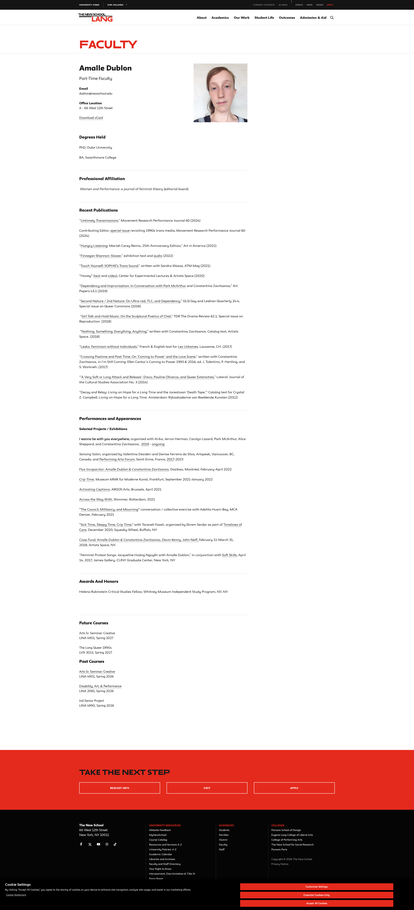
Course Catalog (158, 839)
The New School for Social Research (292, 844)
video (112, 276)
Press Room (156, 878)
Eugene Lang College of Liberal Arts (292, 834)
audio (158, 256)
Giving (319, 5)
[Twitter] (90, 844)
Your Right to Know (160, 868)
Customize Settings (317, 886)
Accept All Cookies (316, 903)
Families (224, 834)
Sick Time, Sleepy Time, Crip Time (106, 524)
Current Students (264, 5)
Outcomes (287, 17)
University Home (89, 5)
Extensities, (205, 377)
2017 (170, 459)
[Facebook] (81, 844)
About (202, 17)
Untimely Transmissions (99, 220)
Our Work (242, 17)
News (309, 5)
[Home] (98, 17)
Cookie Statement (16, 895)
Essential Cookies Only (317, 895)
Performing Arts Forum (117, 459)
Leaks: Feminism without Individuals (109, 346)
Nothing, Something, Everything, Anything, (114, 331)
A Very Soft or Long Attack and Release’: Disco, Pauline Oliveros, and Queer (139, 377)
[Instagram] (107, 844)
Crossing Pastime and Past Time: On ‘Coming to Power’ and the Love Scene (138, 356)
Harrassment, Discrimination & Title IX (172, 873)
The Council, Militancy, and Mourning (109, 509)
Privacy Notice (280, 863)
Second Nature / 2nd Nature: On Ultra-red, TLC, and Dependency (130, 301)
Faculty (223, 844)
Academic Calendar (160, 854)
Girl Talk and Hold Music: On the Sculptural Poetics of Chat (126, 316)
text (97, 276)
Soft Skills (229, 555)
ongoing (158, 444)
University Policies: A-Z (162, 849)
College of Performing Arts (286, 839)
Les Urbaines (188, 346)
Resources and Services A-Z (165, 844)
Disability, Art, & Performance (100, 686)
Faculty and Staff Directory (164, 863)
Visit (207, 788)
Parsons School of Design (286, 830)
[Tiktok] (115, 844)
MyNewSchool (157, 834)
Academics (220, 17)
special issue (120, 230)
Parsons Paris (279, 849)
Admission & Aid (313, 17)
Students (224, 830)
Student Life (264, 17)
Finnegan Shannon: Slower (101, 256)
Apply (330, 5)
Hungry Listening (94, 246)
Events (299, 5)
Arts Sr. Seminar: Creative (97, 671)
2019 (145, 444)
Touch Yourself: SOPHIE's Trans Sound (109, 266)
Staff (221, 849)
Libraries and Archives (162, 859)
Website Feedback (160, 830)
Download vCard (91, 117)
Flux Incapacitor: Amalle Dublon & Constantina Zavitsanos (124, 469)
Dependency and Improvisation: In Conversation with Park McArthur (133, 286)
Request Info (119, 788)
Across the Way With (95, 499)
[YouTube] (98, 844)
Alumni (283, 5)
